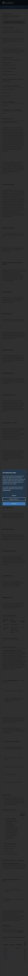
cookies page (6, 490)
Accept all (14, 503)
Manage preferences (14, 499)
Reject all (14, 495)
